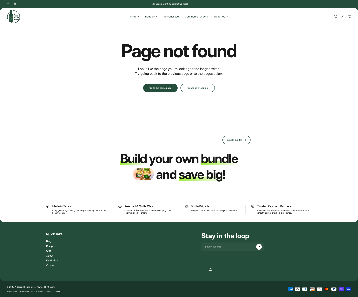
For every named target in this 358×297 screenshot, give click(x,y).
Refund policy (12, 291)
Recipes (50, 246)
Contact (50, 265)
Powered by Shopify (46, 287)
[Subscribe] (259, 247)
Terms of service (37, 291)
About (49, 255)
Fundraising (52, 260)
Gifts (48, 250)
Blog (48, 241)
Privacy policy (24, 291)
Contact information (52, 291)
